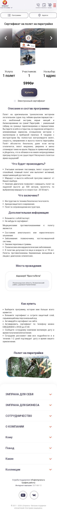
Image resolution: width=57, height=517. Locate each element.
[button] (5, 38)
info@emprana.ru (38, 480)
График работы (28, 482)
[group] (14, 15)
